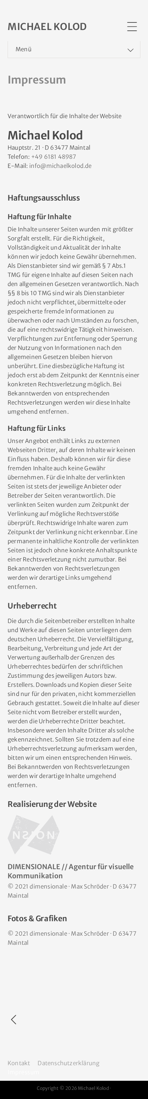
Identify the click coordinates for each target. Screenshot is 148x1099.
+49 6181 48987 (53, 156)
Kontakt (19, 1063)
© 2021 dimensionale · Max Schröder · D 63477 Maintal (72, 891)
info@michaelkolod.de (60, 165)
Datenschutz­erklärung (68, 1063)
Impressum (24, 1072)
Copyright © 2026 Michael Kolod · (74, 1088)
